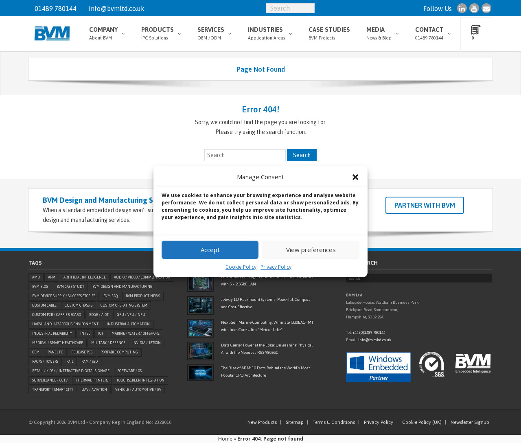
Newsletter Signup (470, 422)
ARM (51, 277)
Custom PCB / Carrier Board (56, 315)
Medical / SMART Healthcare (57, 343)
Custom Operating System (124, 305)
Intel (85, 333)
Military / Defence (108, 343)
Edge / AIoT (99, 315)
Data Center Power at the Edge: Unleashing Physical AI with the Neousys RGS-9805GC (267, 349)
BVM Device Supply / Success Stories (63, 296)
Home (225, 438)
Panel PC (55, 352)
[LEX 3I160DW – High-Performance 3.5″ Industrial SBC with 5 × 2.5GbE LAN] (200, 282)
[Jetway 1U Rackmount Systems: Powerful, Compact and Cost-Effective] (200, 305)
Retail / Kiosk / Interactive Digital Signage (70, 371)
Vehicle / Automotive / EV (138, 390)
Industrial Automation (128, 324)
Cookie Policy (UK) (422, 422)
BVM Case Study (70, 287)
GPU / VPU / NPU (131, 315)
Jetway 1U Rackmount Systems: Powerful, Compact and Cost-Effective (265, 303)
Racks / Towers (45, 362)
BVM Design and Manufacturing (122, 287)
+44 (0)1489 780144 (368, 332)
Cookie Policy (240, 266)
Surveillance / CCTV (50, 380)
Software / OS (130, 371)
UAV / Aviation (94, 390)
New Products (262, 422)
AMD (36, 277)
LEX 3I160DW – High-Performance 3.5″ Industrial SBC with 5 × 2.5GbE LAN (268, 280)
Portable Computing (119, 352)
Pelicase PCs (81, 352)
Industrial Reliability (52, 333)
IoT (100, 333)
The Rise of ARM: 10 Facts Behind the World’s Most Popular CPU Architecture (265, 371)
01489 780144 (56, 8)
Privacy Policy (275, 266)
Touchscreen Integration (140, 380)
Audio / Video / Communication (142, 277)
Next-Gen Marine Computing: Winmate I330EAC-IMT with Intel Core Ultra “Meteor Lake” (267, 326)
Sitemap (295, 422)
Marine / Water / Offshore (136, 333)
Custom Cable (44, 305)
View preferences (311, 250)
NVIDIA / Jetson (147, 343)
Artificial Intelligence (84, 277)
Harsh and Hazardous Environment (65, 324)
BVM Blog (40, 287)
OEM (35, 352)
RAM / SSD (89, 362)
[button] (355, 177)
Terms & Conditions (334, 422)
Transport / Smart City (52, 390)
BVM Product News (143, 296)
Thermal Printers (92, 380)
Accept (210, 250)
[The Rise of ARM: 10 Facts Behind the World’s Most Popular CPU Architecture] (200, 372)
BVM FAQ (110, 296)
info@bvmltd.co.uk (116, 8)
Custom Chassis (78, 305)
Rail (69, 362)
